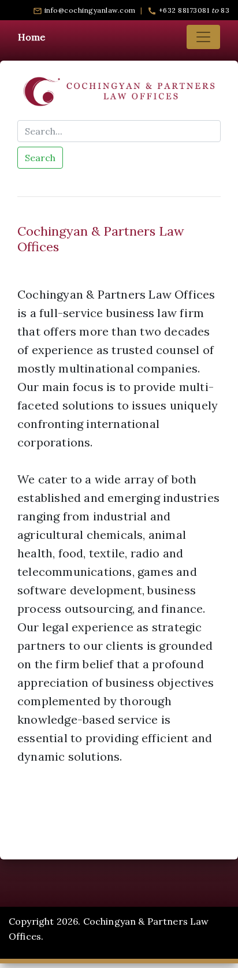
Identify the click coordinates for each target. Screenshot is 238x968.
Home (31, 37)
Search (40, 157)
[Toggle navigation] (203, 37)
